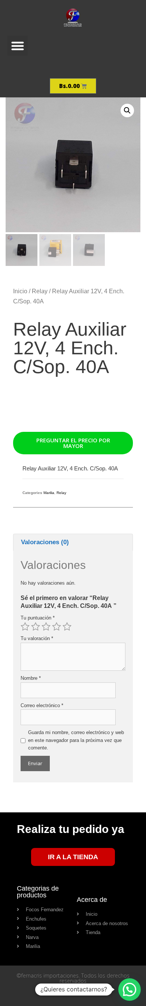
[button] (17, 46)
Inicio (20, 291)
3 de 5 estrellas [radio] (46, 626)
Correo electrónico (42, 705)
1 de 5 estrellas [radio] (25, 626)
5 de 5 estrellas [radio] (67, 626)
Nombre (31, 678)
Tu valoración (37, 638)
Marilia (48, 493)
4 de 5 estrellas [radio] (56, 626)
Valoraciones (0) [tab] (45, 542)
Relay (40, 291)
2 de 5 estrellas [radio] (35, 626)
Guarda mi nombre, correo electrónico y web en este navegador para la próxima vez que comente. (76, 740)
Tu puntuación (38, 618)
